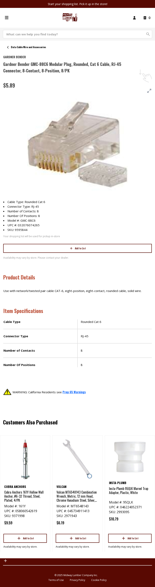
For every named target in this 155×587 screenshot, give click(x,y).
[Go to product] (25, 459)
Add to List (80, 248)
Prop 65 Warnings (74, 392)
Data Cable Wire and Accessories (28, 47)
